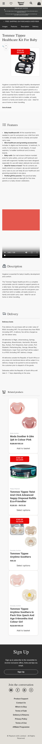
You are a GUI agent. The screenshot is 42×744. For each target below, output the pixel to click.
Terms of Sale (21, 711)
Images (5, 26)
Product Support (21, 699)
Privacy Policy (21, 719)
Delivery (35, 26)
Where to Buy (21, 707)
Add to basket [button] (23, 448)
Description (25, 26)
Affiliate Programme (21, 727)
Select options (23, 510)
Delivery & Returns (21, 715)
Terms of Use (21, 723)
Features (14, 26)
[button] (3, 3)
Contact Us (21, 703)
